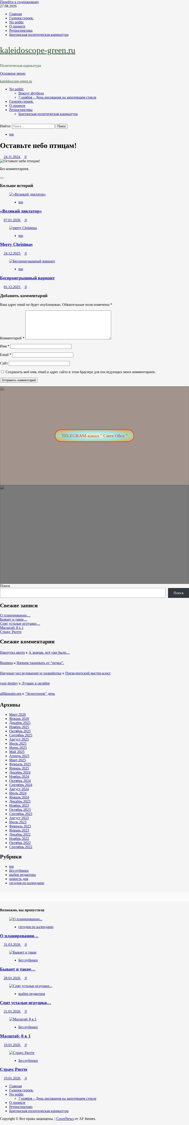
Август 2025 (19, 739)
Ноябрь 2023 (19, 805)
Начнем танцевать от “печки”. (40, 663)
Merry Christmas (16, 244)
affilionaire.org (10, 694)
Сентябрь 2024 (20, 785)
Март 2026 (17, 714)
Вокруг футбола (31, 93)
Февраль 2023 (20, 826)
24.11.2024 (12, 157)
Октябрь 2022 (20, 843)
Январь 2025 (19, 768)
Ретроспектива (20, 30)
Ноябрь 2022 (19, 839)
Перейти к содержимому (19, 2)
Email (5, 355)
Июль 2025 (18, 743)
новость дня (18, 879)
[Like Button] (2, 178)
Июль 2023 (18, 822)
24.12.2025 (12, 253)
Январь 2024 (19, 797)
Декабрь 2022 (19, 834)
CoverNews (65, 1119)
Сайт (4, 363)
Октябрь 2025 (20, 731)
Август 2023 (19, 818)
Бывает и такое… (13, 619)
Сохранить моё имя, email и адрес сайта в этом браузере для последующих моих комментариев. (81, 372)
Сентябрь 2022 (20, 847)
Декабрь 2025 (19, 723)
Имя (4, 346)
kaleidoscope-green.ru (37, 50)
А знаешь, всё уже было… (49, 652)
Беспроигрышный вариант (27, 278)
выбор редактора (22, 875)
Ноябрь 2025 (19, 727)
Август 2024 (19, 789)
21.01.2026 (12, 1011)
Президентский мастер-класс (88, 673)
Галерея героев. (21, 18)
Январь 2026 (19, 719)
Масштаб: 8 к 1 (12, 628)
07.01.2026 (12, 220)
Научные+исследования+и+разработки (31, 673)
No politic (16, 22)
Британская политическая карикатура (38, 35)
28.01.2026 (12, 978)
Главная (15, 14)
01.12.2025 (12, 287)
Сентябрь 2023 (20, 814)
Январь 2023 (19, 830)
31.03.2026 (12, 944)
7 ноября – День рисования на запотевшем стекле (57, 97)
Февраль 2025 (20, 764)
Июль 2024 (18, 793)
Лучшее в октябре (36, 683)
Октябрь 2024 (20, 781)
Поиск (5, 586)
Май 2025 (16, 752)
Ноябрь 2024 (19, 776)
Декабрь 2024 (19, 772)
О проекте (17, 26)
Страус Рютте (10, 632)
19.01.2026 (12, 1045)
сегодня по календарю (26, 883)
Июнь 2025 (18, 748)
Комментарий (12, 338)
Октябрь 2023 (20, 810)
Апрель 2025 (19, 756)
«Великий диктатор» (21, 211)
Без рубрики (19, 870)
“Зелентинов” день (40, 694)
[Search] (1, 122)
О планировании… (15, 615)
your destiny (9, 683)
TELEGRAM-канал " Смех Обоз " (94, 435)
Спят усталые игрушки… (20, 623)
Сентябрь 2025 (20, 735)
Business (6, 663)
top (11, 134)
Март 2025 (17, 760)
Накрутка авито (12, 652)
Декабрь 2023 (19, 801)
